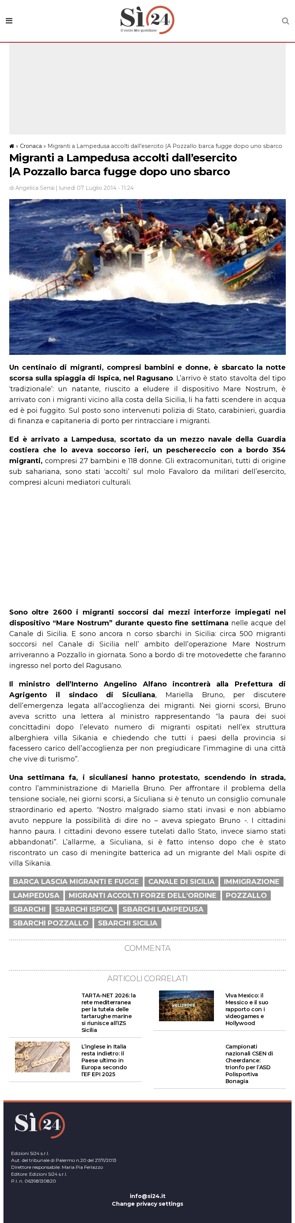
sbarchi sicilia (127, 923)
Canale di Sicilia (181, 881)
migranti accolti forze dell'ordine (143, 895)
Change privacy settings (147, 1203)
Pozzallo (246, 895)
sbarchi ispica (84, 909)
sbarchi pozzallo (51, 923)
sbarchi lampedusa (163, 909)
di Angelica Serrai (32, 188)
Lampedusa (36, 895)
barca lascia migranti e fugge (76, 881)
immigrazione (252, 881)
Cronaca (31, 146)
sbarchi (29, 909)
